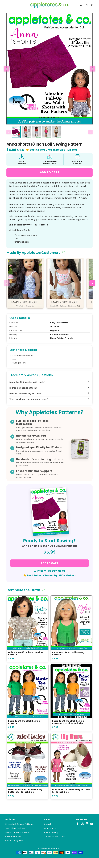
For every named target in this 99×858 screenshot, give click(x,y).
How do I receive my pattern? (25, 393)
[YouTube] (91, 823)
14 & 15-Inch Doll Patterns (18, 832)
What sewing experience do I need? (28, 399)
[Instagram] (87, 823)
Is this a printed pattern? (23, 388)
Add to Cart (49, 172)
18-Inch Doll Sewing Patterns (19, 824)
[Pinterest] (82, 823)
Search (48, 824)
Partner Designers (14, 840)
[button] (5, 5)
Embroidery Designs (15, 828)
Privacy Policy (51, 832)
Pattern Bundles (13, 836)
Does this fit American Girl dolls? (27, 382)
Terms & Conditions (54, 836)
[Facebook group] (77, 823)
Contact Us (50, 828)
